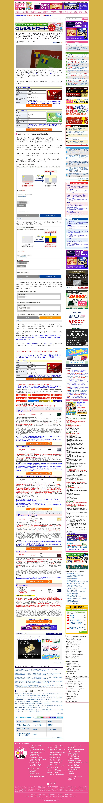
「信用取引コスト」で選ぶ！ (35, 755)
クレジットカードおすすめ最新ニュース (56, 770)
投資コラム (70, 771)
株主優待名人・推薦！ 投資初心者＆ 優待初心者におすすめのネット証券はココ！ (77, 84)
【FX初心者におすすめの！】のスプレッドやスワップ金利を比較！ (77, 81)
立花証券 (50, 725)
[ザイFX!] (86, 12)
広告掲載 (70, 794)
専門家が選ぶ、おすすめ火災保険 (74, 651)
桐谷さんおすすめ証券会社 (73, 585)
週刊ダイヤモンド (53, 796)
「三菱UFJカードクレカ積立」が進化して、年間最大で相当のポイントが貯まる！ (77, 55)
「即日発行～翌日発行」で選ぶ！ (55, 762)
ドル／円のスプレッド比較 (73, 699)
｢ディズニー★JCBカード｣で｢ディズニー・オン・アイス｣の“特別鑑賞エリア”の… (77, 142)
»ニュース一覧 (84, 144)
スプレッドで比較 (71, 668)
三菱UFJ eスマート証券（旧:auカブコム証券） (77, 195)
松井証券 (35, 729)
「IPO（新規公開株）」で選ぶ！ (36, 757)
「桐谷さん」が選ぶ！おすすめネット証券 (38, 750)
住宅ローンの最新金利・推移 (74, 639)
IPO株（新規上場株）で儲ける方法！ (76, 575)
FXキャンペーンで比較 (72, 694)
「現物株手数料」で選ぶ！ (35, 754)
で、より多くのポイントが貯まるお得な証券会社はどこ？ (77, 65)
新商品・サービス (72, 778)
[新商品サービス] (81, 12)
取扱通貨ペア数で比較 (72, 698)
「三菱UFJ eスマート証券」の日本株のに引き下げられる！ (77, 58)
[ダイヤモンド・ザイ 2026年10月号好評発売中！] (29, 9)
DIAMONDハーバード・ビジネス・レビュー (48, 798)
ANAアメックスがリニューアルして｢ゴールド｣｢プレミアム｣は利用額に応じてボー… (77, 132)
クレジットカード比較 (52, 747)
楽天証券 (35, 734)
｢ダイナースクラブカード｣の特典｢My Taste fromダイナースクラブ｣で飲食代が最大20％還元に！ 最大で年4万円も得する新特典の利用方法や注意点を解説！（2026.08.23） (39, 706)
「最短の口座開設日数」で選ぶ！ (36, 752)
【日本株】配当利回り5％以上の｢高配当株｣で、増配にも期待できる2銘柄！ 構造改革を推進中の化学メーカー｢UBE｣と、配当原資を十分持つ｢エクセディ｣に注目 (78, 163)
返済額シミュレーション (73, 641)
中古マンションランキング (72, 649)
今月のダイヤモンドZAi (73, 769)
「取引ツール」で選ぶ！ (34, 762)
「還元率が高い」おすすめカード (75, 686)
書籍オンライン (61, 798)
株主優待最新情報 (32, 770)
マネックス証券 (52, 729)
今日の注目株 (71, 773)
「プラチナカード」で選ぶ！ (54, 759)
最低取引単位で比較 (72, 671)
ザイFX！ (70, 779)
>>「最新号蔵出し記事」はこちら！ (73, 533)
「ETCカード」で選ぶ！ (53, 764)
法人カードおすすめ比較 (72, 590)
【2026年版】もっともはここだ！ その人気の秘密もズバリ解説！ (77, 77)
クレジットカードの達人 (53, 769)
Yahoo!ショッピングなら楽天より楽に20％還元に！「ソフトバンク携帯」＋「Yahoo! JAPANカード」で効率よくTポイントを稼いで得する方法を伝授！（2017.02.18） (39, 686)
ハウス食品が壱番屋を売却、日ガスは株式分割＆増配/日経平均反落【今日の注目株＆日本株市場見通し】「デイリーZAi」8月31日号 (77, 48)
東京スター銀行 (77, 235)
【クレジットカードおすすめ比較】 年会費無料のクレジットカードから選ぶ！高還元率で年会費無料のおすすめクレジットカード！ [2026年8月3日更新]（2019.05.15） (38, 678)
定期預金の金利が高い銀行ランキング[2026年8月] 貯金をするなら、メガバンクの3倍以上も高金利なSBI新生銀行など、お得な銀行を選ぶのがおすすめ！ (78, 151)
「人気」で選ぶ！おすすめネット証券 (37, 749)
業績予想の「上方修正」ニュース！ (74, 683)
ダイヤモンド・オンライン (43, 796)
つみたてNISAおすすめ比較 (74, 746)
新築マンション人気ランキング (73, 648)
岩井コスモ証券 (21, 721)
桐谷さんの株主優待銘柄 (34, 775)
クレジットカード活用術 (53, 767)
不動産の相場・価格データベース (74, 658)
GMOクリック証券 (38, 725)
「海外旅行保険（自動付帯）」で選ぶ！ (56, 760)
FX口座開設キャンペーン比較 (74, 666)
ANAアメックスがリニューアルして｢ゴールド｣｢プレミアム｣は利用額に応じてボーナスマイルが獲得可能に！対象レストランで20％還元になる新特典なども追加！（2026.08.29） (38, 698)
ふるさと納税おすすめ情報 (73, 600)
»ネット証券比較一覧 (70, 215)
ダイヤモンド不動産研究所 (63, 796)
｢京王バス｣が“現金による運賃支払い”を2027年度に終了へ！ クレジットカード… (77, 135)
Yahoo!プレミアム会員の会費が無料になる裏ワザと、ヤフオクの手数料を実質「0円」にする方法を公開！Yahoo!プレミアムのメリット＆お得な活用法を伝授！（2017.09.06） (39, 682)
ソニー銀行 (77, 240)
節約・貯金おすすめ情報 (72, 601)
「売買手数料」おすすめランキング (75, 680)
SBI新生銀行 (77, 227)
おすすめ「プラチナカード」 (74, 691)
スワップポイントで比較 (73, 669)
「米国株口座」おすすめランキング (75, 681)
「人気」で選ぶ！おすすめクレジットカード (57, 752)
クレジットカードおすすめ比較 (74, 586)
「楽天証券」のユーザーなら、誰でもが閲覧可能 (77, 74)
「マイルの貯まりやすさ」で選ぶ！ (55, 755)
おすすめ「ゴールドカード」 (74, 689)
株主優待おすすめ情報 (72, 576)
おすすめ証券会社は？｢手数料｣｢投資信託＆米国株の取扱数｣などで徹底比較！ (77, 68)
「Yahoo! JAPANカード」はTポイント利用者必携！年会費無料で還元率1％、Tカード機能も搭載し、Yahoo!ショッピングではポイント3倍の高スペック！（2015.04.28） (39, 670)
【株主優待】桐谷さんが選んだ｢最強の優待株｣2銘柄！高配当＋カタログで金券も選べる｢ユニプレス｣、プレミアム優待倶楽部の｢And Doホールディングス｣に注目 (78, 157)
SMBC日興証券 (37, 721)
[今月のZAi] (71, 12)
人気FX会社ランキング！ (73, 664)
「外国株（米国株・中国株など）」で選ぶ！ (38, 759)
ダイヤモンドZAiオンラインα (75, 776)
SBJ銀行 (77, 231)
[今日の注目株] (75, 12)
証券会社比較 (31, 747)
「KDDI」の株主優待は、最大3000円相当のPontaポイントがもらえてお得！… (77, 129)
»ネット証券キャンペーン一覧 (81, 215)
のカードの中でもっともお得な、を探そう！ (77, 62)
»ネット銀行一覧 (84, 247)
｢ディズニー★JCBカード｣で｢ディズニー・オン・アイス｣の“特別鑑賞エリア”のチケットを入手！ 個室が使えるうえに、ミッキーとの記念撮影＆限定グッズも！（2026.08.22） (39, 710)
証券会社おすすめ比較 (71, 678)
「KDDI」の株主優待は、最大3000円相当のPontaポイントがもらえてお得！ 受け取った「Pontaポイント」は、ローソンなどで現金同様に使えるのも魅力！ (78, 169)
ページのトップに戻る (58, 662)
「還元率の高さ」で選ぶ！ (54, 750)
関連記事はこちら (56, 654)
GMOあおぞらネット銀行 (77, 244)
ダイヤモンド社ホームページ (43, 794)
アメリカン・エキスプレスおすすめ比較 (76, 588)
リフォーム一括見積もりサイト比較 (74, 654)
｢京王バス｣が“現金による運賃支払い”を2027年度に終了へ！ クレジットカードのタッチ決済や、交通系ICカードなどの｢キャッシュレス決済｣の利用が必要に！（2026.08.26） (38, 702)
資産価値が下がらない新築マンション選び (77, 598)
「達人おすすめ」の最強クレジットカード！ (57, 749)
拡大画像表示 (19, 218)
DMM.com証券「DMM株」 (77, 208)
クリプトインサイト (73, 796)
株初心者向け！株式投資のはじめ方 (75, 583)
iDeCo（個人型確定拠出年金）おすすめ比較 (77, 581)
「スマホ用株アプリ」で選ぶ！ (35, 764)
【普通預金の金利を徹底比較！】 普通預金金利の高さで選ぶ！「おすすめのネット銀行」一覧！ (78, 174)
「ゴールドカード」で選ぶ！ (54, 757)
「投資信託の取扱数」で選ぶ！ (35, 760)
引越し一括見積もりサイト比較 (73, 653)
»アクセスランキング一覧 (83, 178)
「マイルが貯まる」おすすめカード (75, 688)
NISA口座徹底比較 (71, 580)
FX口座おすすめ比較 (71, 663)
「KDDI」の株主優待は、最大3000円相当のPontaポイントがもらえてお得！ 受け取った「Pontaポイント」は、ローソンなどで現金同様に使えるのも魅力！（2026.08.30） (39, 694)
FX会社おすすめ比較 (71, 693)
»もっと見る (60, 713)
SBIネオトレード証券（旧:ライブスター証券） (77, 628)
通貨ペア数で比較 (71, 673)
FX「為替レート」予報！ (72, 701)
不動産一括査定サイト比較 (73, 646)
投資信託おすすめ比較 (72, 578)
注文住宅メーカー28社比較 (72, 656)
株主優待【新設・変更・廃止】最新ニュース (38, 776)
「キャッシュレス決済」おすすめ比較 (76, 591)
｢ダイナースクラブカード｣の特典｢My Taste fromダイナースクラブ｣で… (77, 139)
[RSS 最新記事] (61, 42)
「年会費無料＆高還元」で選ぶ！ (55, 754)
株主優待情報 (32, 771)
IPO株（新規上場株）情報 (74, 751)
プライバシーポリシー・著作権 (60, 794)
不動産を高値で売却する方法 (74, 596)
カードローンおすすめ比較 (73, 603)
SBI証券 (50, 721)
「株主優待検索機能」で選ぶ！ (35, 765)
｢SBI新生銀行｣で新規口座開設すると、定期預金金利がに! (77, 71)
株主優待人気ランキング (34, 773)
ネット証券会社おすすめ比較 (74, 573)
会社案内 (52, 794)
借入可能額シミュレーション (74, 643)
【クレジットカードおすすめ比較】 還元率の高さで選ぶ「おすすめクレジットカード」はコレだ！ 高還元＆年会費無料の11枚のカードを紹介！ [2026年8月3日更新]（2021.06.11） (38, 674)
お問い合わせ (34, 794)
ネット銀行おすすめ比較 (72, 593)
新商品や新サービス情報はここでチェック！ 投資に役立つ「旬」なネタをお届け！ (77, 45)
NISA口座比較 (71, 747)
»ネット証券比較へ (57, 737)
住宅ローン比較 (70, 638)
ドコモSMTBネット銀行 (77, 222)
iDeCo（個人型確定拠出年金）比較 (76, 749)
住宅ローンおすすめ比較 (72, 595)
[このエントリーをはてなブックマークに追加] (59, 42)
